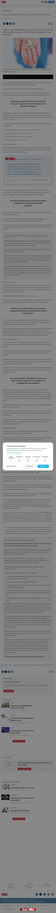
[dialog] (28, 456)
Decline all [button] (30, 466)
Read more (39, 450)
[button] (28, 453)
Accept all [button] (43, 466)
